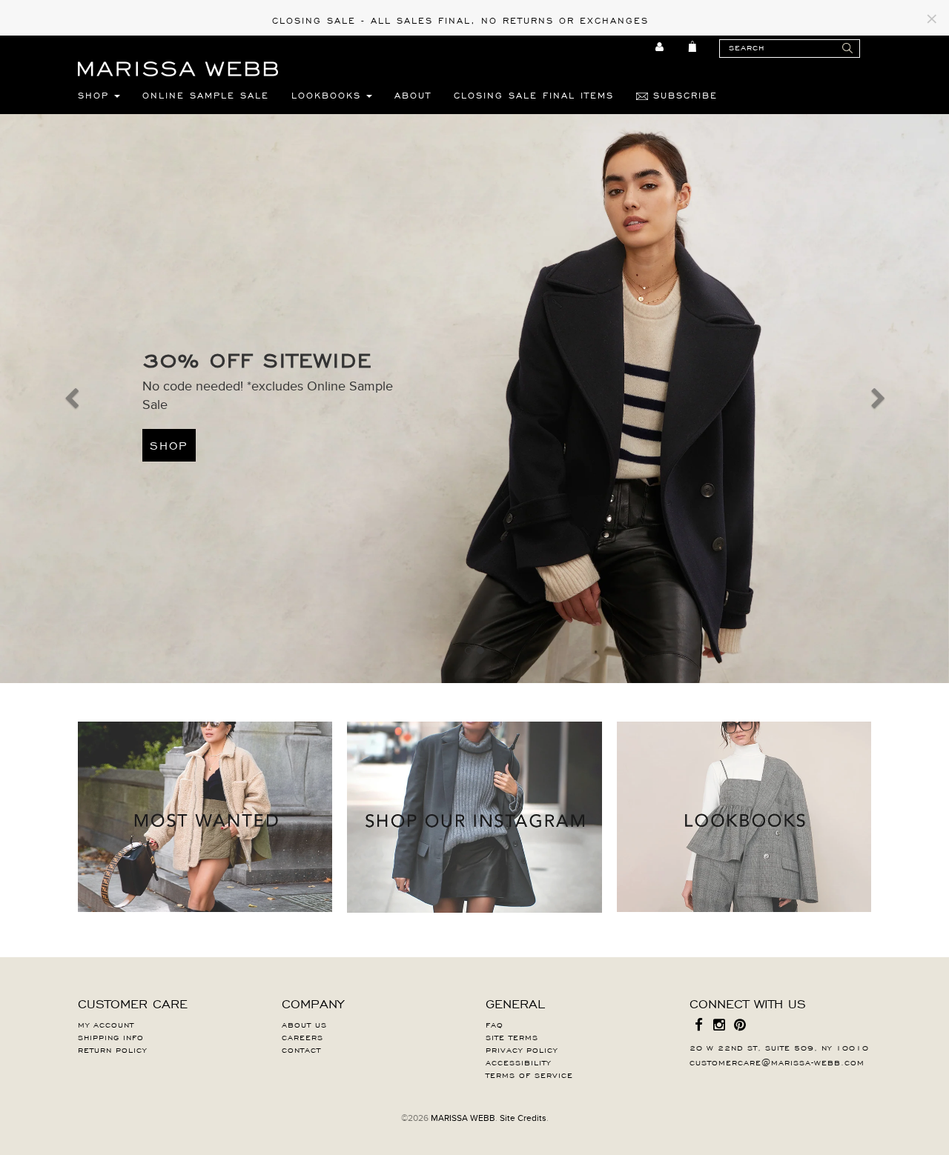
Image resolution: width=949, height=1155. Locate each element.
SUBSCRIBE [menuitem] (683, 95)
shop (169, 444)
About (412, 95)
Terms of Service (529, 1074)
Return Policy (112, 1049)
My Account (106, 1023)
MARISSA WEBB (463, 1118)
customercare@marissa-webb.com (777, 1061)
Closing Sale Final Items (534, 95)
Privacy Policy (522, 1049)
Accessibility (518, 1061)
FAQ (494, 1023)
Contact (301, 1049)
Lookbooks (328, 95)
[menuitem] (660, 47)
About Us (304, 1023)
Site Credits (523, 1118)
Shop (96, 95)
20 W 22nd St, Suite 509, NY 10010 (779, 1046)
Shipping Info (111, 1036)
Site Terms (512, 1036)
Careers (302, 1036)
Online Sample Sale (205, 95)
